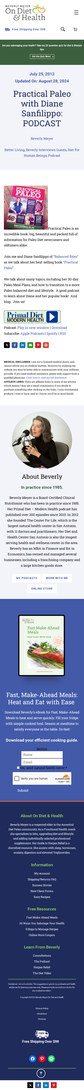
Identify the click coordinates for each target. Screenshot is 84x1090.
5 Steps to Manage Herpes (42, 929)
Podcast (54, 155)
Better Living (14, 150)
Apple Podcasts (32, 333)
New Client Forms (41, 891)
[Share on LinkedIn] (22, 345)
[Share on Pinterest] (38, 345)
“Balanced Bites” (65, 256)
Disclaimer (42, 1013)
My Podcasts (26, 578)
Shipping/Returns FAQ (42, 879)
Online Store (42, 588)
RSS (63, 333)
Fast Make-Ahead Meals (42, 917)
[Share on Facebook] (15, 345)
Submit (23, 790)
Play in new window (33, 327)
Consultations (42, 955)
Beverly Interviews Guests (46, 150)
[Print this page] (46, 345)
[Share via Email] (30, 345)
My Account (42, 873)
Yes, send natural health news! (43, 768)
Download (59, 327)
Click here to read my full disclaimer (46, 377)
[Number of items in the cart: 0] (75, 29)
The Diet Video (42, 973)
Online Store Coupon (42, 935)
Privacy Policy (42, 1008)
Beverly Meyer (42, 138)
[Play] (32, 322)
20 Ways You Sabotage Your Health (41, 923)
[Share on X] (7, 345)
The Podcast (42, 961)
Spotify (51, 333)
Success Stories (42, 885)
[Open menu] (76, 12)
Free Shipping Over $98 (29, 29)
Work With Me (57, 578)
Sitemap (42, 1019)
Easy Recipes (42, 897)
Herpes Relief (42, 967)
